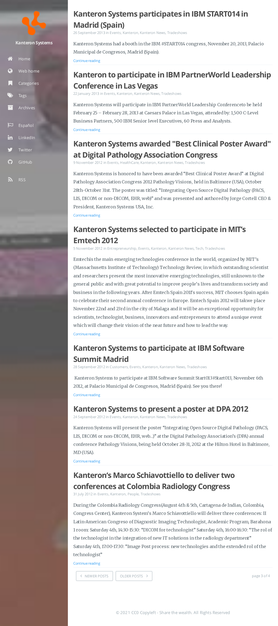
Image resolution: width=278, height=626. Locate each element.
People (133, 494)
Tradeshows (177, 32)
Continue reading (86, 60)
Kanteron (130, 32)
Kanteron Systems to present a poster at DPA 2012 (160, 408)
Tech (199, 248)
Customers (119, 366)
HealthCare (129, 162)
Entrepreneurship (122, 248)
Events (115, 32)
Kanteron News (152, 32)
